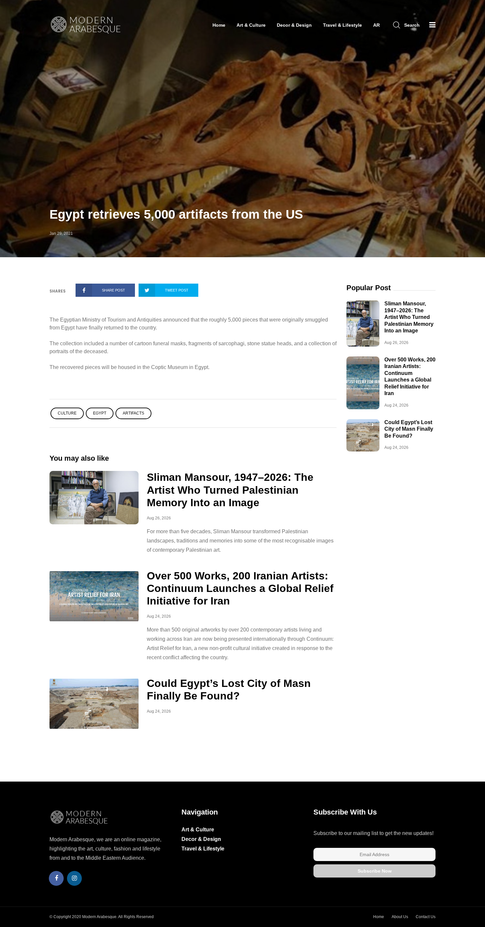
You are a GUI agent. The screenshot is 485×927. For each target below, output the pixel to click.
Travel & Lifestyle (342, 25)
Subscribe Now (375, 871)
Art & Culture (251, 25)
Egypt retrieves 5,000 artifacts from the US (176, 214)
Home (218, 25)
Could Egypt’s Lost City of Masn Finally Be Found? (408, 429)
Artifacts (133, 413)
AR (376, 25)
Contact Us (426, 916)
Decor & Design (294, 25)
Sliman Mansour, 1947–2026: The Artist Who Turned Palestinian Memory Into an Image (230, 490)
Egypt (99, 413)
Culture (67, 413)
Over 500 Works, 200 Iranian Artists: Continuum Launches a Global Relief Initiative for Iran (240, 588)
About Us (400, 916)
